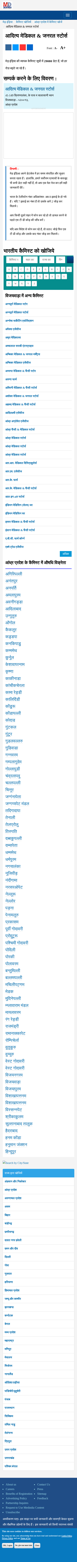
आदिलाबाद (13, 609)
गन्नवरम (11, 755)
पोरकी (9, 957)
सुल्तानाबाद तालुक (19, 1124)
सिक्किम (9, 1416)
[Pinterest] (23, 47)
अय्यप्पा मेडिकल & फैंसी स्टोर (20, 370)
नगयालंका (12, 866)
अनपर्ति (10, 588)
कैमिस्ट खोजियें (23, 22)
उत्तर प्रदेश (10, 1449)
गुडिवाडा (11, 748)
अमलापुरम (12, 595)
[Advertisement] (38, 135)
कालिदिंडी (12, 699)
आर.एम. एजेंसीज (13, 471)
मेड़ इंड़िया (8, 22)
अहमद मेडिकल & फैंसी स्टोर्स (20, 404)
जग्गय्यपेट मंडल (17, 803)
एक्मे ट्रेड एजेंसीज (14, 546)
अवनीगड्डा (14, 602)
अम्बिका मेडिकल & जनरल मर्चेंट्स (22, 354)
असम (7, 1206)
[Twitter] (16, 47)
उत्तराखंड (9, 1457)
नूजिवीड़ (11, 873)
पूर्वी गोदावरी (14, 929)
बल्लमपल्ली (13, 977)
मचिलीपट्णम (14, 984)
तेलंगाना (9, 1432)
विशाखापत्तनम (15, 1096)
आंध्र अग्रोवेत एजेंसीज (16, 421)
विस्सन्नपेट (13, 1109)
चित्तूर (9, 789)
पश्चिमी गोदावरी (16, 943)
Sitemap (41, 1493)
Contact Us (43, 1484)
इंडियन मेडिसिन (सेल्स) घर (19, 505)
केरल (7, 1323)
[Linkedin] (30, 47)
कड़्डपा (11, 636)
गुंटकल (10, 727)
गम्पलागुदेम (13, 762)
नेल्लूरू (10, 894)
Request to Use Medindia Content (25, 1507)
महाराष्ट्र (9, 1340)
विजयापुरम (13, 1089)
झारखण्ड (9, 1307)
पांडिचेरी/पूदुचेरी (12, 1390)
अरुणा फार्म (11, 379)
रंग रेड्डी (12, 1019)
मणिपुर (8, 1348)
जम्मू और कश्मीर (13, 1298)
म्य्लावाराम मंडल (16, 1005)
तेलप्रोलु (11, 824)
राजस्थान (9, 1407)
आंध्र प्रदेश (11, 1189)
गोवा (7, 1265)
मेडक (9, 991)
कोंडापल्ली (13, 713)
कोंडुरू (10, 706)
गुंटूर (8, 734)
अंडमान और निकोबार (15, 1181)
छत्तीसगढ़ (9, 1231)
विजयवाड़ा (12, 1082)
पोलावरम (11, 963)
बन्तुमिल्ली (12, 970)
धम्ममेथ (10, 852)
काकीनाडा (13, 678)
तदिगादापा (12, 810)
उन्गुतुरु (11, 616)
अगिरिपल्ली (13, 574)
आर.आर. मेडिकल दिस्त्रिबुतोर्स (21, 463)
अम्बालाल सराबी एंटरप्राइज (19, 345)
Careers (10, 1489)
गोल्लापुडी (12, 769)
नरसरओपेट (14, 887)
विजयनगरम (14, 1075)
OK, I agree (7, 1545)
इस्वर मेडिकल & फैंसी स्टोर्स (20, 521)
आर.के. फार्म (11, 479)
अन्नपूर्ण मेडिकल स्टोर (16, 304)
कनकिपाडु (13, 643)
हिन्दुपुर (10, 1151)
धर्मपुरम (10, 859)
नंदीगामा (11, 880)
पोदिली (10, 950)
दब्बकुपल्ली (13, 838)
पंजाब (7, 1399)
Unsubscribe (13, 1512)
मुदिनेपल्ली (13, 998)
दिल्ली (8, 1256)
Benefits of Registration (19, 1493)
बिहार (7, 1215)
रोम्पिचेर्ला (12, 1040)
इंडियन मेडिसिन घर (15, 513)
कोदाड (10, 720)
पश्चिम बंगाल (11, 1466)
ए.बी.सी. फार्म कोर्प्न (15, 538)
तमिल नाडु (10, 1424)
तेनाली (10, 817)
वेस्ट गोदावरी (14, 1061)
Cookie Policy (66, 1536)
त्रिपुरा (8, 1441)
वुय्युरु (9, 1054)
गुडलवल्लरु (14, 741)
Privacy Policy (7, 1538)
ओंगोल (10, 622)
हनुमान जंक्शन (16, 1144)
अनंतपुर (11, 581)
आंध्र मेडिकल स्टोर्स (15, 437)
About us (11, 1484)
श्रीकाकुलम (14, 1116)
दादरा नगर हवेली (13, 1240)
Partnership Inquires (17, 1502)
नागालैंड (9, 1374)
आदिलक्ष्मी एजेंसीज (14, 412)
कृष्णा (9, 671)
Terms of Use (25, 1538)
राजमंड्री (12, 1026)
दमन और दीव (11, 1248)
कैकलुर (10, 629)
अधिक (65, 553)
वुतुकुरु (10, 1047)
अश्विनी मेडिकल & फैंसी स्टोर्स (21, 387)
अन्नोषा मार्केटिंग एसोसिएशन (19, 320)
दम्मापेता (11, 845)
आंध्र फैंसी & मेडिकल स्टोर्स (20, 429)
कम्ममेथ (11, 650)
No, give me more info (23, 1545)
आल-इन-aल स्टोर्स (14, 496)
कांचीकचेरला (15, 685)
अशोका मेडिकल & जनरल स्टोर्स (21, 396)
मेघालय (8, 1357)
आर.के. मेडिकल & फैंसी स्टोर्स (21, 488)
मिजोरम (8, 1365)
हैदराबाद (11, 1130)
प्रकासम (11, 922)
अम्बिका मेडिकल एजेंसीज (18, 362)
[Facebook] (8, 47)
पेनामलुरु (12, 915)
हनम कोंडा (13, 1137)
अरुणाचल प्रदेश (13, 1198)
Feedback (42, 1498)
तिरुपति (11, 831)
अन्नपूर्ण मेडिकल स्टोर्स (16, 312)
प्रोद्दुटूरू (11, 935)
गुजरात (8, 1273)
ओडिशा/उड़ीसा (12, 1382)
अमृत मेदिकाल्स (13, 337)
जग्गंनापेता (13, 796)
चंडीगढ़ (8, 1223)
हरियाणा (9, 1282)
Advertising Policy (16, 1498)
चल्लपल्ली (12, 783)
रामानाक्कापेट (15, 1033)
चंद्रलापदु (12, 776)
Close (37, 1545)
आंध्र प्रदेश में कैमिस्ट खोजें (48, 22)
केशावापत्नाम (15, 664)
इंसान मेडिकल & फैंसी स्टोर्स (20, 530)
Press (40, 1489)
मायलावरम (13, 1012)
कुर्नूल (9, 657)
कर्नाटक (9, 1315)
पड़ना (9, 908)
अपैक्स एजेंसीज (13, 329)
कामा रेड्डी (13, 692)
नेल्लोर (10, 901)
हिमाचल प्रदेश (12, 1290)
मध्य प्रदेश (10, 1332)
